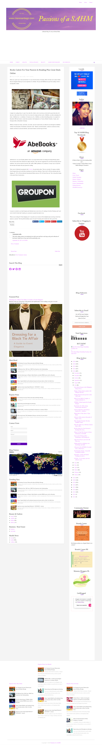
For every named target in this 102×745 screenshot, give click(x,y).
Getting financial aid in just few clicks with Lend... (83, 395)
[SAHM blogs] (82, 145)
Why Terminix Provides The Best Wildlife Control (82, 421)
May (75, 465)
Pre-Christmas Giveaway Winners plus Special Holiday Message (30, 363)
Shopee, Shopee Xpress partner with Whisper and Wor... (82, 391)
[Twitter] (13, 269)
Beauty (43, 62)
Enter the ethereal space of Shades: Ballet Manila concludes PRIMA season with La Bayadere (36, 375)
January (76, 474)
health (12, 540)
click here (82, 128)
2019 (74, 482)
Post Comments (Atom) (21, 255)
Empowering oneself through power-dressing (26, 403)
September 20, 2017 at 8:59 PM (20, 240)
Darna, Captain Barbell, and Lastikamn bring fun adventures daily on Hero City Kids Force (35, 381)
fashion (12, 520)
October (76, 378)
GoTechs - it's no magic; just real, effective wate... (82, 459)
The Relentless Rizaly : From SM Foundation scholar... (82, 451)
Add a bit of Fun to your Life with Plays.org (82, 440)
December (77, 373)
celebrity (13, 518)
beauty (12, 516)
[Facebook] (10, 269)
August (76, 382)
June (75, 462)
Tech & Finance (33, 62)
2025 (74, 364)
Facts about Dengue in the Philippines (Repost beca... (83, 387)
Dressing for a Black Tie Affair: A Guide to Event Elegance (26, 299)
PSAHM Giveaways (77, 187)
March (76, 470)
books (27, 76)
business (13, 529)
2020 (74, 480)
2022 (74, 371)
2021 (74, 477)
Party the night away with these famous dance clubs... (83, 425)
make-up (13, 522)
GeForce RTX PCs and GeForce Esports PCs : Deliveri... (82, 410)
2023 (74, 368)
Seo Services (66, 62)
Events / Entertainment (78, 183)
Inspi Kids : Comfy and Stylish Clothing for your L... (81, 455)
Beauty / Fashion (77, 179)
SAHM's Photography (54, 62)
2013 (74, 497)
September (77, 380)
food (12, 538)
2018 (74, 485)
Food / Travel (76, 175)
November (77, 375)
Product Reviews (77, 185)
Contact (90, 2)
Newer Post (13, 251)
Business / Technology (78, 181)
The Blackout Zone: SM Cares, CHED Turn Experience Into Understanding (32, 369)
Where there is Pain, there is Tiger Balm (82, 414)
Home (80, 2)
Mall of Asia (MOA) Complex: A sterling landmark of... (82, 399)
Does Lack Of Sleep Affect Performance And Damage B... (82, 436)
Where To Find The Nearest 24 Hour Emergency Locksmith (83, 432)
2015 (74, 492)
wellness (13, 542)
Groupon (30, 169)
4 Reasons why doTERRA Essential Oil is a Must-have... (82, 447)
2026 (74, 361)
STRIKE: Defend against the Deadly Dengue (82, 402)
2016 (74, 489)
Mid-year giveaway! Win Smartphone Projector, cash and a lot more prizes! (32, 415)
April (75, 467)
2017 (74, 487)
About (85, 2)
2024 (74, 366)
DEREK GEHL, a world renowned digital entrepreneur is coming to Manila (32, 409)
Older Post (57, 251)
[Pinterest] (16, 269)
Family (18, 62)
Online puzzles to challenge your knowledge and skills (82, 444)
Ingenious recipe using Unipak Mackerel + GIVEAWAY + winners (30, 387)
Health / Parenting (77, 177)
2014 (74, 494)
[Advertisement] (51, 43)
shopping (31, 76)
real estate (13, 531)
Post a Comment (15, 243)
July (75, 385)
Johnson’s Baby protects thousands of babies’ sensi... (83, 417)
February (76, 472)
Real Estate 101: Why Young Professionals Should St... (81, 406)
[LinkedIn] (20, 269)
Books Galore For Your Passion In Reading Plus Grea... (82, 429)
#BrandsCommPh (83, 556)
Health (24, 62)
